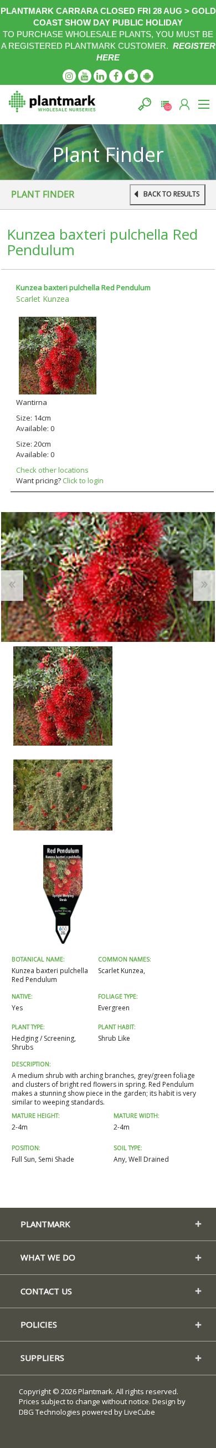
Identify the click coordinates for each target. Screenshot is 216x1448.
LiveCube (139, 1412)
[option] (63, 696)
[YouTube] (84, 76)
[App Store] (131, 76)
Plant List (164, 104)
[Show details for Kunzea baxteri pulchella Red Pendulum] (57, 355)
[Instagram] (69, 76)
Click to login (83, 480)
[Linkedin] (100, 76)
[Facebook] (115, 76)
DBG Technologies (49, 1412)
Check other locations (52, 470)
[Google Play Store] (146, 76)
